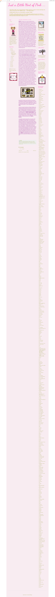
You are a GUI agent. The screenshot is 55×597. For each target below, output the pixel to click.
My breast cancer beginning (41, 389)
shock (40, 495)
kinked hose (40, 332)
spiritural (40, 509)
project (40, 462)
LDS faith (40, 336)
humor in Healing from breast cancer (42, 303)
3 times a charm (41, 90)
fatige (40, 245)
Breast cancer (31, 141)
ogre (39, 425)
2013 (11, 65)
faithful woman (41, 235)
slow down (40, 504)
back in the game (41, 110)
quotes (40, 466)
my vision (40, 401)
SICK (39, 498)
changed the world (41, 173)
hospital (40, 299)
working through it (41, 584)
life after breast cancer (42, 343)
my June (40, 397)
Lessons (40, 339)
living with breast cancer (42, 348)
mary (39, 367)
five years (40, 252)
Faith (39, 232)
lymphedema (40, 363)
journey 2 (40, 324)
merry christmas (41, 372)
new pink (40, 417)
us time (40, 568)
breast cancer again (41, 144)
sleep (39, 503)
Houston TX (28, 142)
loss (39, 359)
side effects (40, 500)
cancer (40, 166)
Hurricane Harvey (32, 142)
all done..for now (41, 100)
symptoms (40, 529)
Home (27, 150)
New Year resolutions (42, 418)
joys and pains (41, 327)
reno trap (40, 478)
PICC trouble (41, 450)
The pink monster (41, 545)
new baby (40, 408)
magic (40, 364)
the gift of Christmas (42, 541)
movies (40, 381)
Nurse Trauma (41, 423)
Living (40, 347)
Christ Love (20, 142)
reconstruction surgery (42, 473)
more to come (41, 377)
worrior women (41, 586)
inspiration (40, 315)
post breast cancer (41, 456)
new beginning (41, 409)
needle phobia (41, 403)
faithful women (41, 236)
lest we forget (41, 341)
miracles (40, 374)
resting (40, 480)
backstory (40, 112)
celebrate (40, 171)
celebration (40, 172)
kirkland (40, 333)
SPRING (40, 510)
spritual (40, 511)
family (40, 238)
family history (41, 240)
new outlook (40, 416)
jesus (39, 319)
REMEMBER (41, 476)
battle (40, 115)
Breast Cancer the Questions (41, 155)
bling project (27, 141)
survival (40, 523)
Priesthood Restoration (42, 461)
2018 (11, 48)
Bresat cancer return (41, 161)
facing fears (40, 231)
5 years (40, 92)
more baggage (41, 375)
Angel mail (40, 102)
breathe (40, 160)
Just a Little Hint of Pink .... (26, 5)
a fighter (40, 95)
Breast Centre (41, 158)
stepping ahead (41, 514)
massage (40, 368)
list (39, 346)
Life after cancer (41, 344)
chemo (34, 141)
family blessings (41, 239)
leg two (40, 338)
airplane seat (40, 99)
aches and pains (23, 141)
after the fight (41, 98)
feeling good (40, 247)
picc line (40, 448)
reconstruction (41, 472)
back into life (40, 111)
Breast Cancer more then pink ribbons (41, 148)
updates (40, 567)
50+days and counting (42, 94)
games (40, 260)
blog (39, 138)
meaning (40, 371)
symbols (40, 528)
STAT (39, 513)
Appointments (41, 107)
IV (39, 318)
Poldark (40, 454)
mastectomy (40, 369)
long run (40, 357)
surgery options (41, 522)
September (12, 52)
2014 (11, 64)
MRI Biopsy (40, 386)
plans (39, 453)
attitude (40, 108)
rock (39, 484)
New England (41, 413)
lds (39, 335)
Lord (39, 358)
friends (40, 257)
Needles (40, 404)
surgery (40, 520)
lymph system (41, 362)
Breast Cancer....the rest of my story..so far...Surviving (42, 142)
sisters (40, 502)
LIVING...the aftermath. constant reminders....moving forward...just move (42, 355)
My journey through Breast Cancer (41, 394)
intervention (40, 317)
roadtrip (40, 483)
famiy (40, 244)
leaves (40, 337)
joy (39, 326)
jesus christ (40, 320)
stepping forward (41, 515)
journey (40, 323)
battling (40, 116)
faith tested (40, 234)
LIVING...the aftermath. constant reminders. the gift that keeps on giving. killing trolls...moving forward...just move (42, 351)
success (40, 517)
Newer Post (20, 150)
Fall (39, 237)
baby (39, 109)
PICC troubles (41, 451)
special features (41, 507)
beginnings (40, 118)
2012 (11, 66)
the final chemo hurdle (42, 540)
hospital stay (40, 300)
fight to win (40, 249)
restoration (40, 481)
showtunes (40, 497)
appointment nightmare (42, 106)
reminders (40, 477)
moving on (40, 383)
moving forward (41, 382)
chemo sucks (40, 176)
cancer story (40, 167)
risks (39, 482)
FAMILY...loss (41, 243)
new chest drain (41, 411)
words (40, 583)
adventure (40, 97)
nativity (40, 402)
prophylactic (40, 465)
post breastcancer (41, 457)
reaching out (40, 469)
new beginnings (41, 410)
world (39, 585)
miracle (40, 373)
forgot (40, 254)
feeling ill (40, 248)
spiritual (40, 508)
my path (40, 398)
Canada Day (40, 165)
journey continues (41, 325)
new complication (41, 412)
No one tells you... (41, 422)
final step (40, 250)
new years (40, 419)
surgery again (41, 521)
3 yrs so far (40, 91)
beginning (40, 117)
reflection (40, 475)
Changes (40, 174)
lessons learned (41, 340)
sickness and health (41, 499)
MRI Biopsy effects (41, 387)
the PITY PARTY (41, 546)
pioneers (40, 452)
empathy (23, 142)
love (39, 360)
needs (40, 405)
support (40, 519)
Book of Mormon (41, 140)
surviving (40, 524)
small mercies (40, 505)
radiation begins (41, 467)
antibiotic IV (40, 105)
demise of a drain (41, 206)
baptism (40, 114)
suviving (40, 526)
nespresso (40, 406)
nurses (40, 424)
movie (40, 380)
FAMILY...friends (41, 242)
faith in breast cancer (42, 233)
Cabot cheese (41, 164)
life (39, 342)
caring (40, 169)
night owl (40, 421)
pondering (40, 455)
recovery (40, 474)
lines (39, 345)
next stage (40, 420)
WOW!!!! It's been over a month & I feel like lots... (13, 54)
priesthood (40, 460)
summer (40, 518)
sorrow (40, 506)
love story (40, 361)
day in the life (41, 205)
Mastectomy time (41, 370)
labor (39, 334)
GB (39, 261)
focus (39, 253)
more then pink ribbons (42, 376)
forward (40, 255)
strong (40, 516)
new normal (40, 414)
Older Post (34, 150)
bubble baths (40, 162)
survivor (40, 525)
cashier (40, 170)
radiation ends (41, 468)
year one (40, 587)
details (40, 207)
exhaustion (40, 230)
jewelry (40, 321)
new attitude (40, 407)
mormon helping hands (42, 378)
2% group (40, 89)
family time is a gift (41, 241)
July (11, 57)
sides (39, 501)
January (12, 60)
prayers (40, 459)
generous (40, 262)
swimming (40, 527)
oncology (40, 427)
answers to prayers (41, 104)
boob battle (40, 139)
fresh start (40, 256)
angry (40, 103)
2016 (11, 61)
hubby (40, 302)
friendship (40, 258)
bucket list (40, 163)
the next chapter (41, 544)
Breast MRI (40, 159)
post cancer (40, 458)
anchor (40, 101)
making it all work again (42, 365)
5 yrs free (40, 93)
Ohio (39, 426)
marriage (40, 366)
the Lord (40, 543)
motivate (40, 379)
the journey (40, 542)
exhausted (40, 229)
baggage (40, 113)
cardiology (40, 168)
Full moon (40, 259)
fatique (26, 142)
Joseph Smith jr (41, 322)
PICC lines (40, 449)
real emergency (41, 470)
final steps (40, 251)
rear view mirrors (41, 471)
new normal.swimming (42, 415)
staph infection (41, 512)
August (12, 56)
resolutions (40, 479)
